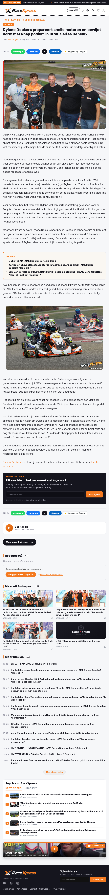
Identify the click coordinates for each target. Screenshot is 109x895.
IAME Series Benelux (34, 20)
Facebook (33, 51)
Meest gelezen (14, 788)
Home (6, 20)
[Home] (20, 10)
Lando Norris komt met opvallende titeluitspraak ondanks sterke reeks (68, 2)
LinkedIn (55, 51)
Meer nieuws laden (54, 772)
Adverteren (22, 889)
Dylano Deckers (12, 462)
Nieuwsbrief (44, 889)
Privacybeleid (59, 889)
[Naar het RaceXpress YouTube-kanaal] (54, 850)
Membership (8, 889)
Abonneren (97, 846)
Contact (33, 889)
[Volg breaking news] (82, 10)
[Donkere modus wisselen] (87, 10)
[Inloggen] (103, 10)
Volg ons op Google (76, 51)
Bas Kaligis (13, 39)
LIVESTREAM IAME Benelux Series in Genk (32, 261)
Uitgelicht (31, 788)
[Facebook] (11, 883)
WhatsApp (18, 51)
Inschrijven (94, 494)
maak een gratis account (51, 574)
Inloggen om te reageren (20, 574)
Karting (15, 20)
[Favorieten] (98, 10)
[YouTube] (4, 883)
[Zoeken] (92, 10)
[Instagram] (17, 883)
